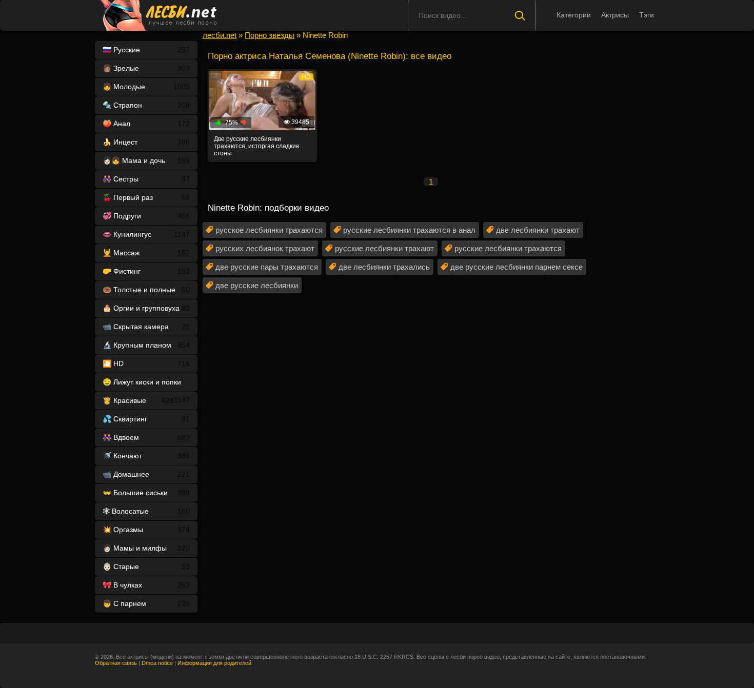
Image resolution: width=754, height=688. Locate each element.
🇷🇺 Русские (146, 50)
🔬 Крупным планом (146, 345)
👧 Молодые (146, 87)
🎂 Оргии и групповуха (146, 308)
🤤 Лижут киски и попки (146, 384)
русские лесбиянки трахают (384, 248)
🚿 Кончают (146, 456)
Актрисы (615, 15)
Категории (574, 15)
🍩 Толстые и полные (146, 290)
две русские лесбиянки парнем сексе (516, 266)
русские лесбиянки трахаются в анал (409, 230)
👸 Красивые (138, 400)
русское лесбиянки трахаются (269, 230)
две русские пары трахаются (266, 266)
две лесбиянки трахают (538, 230)
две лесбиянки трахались (384, 266)
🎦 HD (146, 363)
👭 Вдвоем (146, 437)
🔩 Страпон (146, 105)
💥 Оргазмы (146, 529)
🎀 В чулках (146, 585)
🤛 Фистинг (146, 271)
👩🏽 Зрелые (146, 68)
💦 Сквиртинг (146, 419)
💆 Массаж (146, 253)
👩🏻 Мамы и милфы (146, 548)
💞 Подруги (146, 216)
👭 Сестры (146, 179)
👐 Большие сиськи (146, 493)
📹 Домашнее (146, 474)
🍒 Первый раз (146, 197)
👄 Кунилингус (146, 234)
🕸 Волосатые (146, 511)
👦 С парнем (146, 603)
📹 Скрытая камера (146, 326)
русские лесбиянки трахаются (508, 248)
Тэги (646, 15)
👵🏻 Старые (146, 566)
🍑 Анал (146, 123)
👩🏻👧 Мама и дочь (146, 160)
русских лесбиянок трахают (264, 248)
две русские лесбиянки (256, 285)
